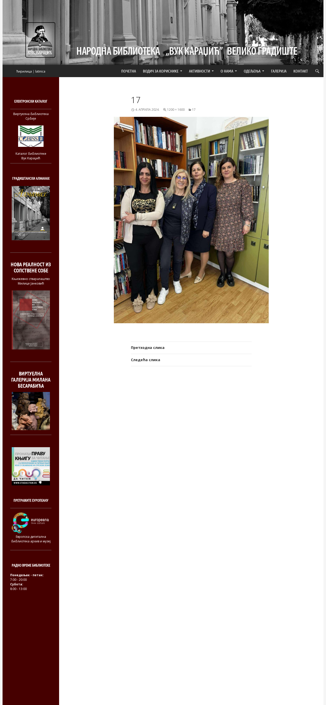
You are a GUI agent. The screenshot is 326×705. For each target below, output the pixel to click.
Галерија (279, 70)
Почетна (128, 70)
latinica (40, 71)
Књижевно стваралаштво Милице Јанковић (31, 281)
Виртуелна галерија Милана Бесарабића (30, 380)
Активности (199, 70)
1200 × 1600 (176, 109)
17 (194, 109)
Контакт (300, 70)
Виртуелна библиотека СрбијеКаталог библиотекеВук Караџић (31, 136)
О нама (227, 70)
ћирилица (24, 71)
